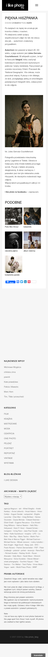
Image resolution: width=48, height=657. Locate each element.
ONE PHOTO (10, 438)
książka (28, 533)
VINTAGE (8, 458)
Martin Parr (34, 536)
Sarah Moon (27, 556)
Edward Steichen (32, 519)
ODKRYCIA (9, 433)
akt (20, 508)
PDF (36, 547)
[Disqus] (24, 326)
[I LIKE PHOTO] (15, 3)
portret (23, 550)
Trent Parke (26, 564)
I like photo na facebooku (16, 191)
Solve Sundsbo (20, 558)
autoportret (28, 514)
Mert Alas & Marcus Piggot (14, 539)
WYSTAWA (9, 462)
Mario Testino (23, 536)
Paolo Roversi (9, 547)
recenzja (31, 550)
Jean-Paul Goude (30, 531)
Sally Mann (17, 556)
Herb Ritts (34, 525)
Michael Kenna (9, 542)
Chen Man (17, 517)
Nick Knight (8, 544)
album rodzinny (29, 250)
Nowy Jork (29, 544)
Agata (29, 23)
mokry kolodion (37, 542)
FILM (6, 413)
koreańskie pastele (12, 274)
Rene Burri (40, 550)
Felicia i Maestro (11, 386)
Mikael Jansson (23, 542)
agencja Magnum (10, 508)
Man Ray (13, 536)
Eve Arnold (35, 522)
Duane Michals (19, 519)
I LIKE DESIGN (11, 480)
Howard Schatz (32, 528)
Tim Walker (16, 564)
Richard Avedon (11, 553)
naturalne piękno (11, 250)
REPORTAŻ (9, 453)
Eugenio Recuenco (22, 522)
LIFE (34, 533)
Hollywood (8, 528)
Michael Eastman (33, 539)
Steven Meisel (32, 558)
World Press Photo (23, 567)
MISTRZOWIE (10, 423)
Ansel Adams (30, 511)
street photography (11, 561)
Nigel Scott (19, 544)
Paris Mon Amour (11, 226)
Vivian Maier (38, 564)
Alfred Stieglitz (28, 508)
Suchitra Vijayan (26, 561)
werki (13, 567)
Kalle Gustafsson (16, 533)
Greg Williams (9, 525)
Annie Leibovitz (18, 511)
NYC (36, 544)
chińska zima (10, 372)
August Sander (17, 514)
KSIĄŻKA (8, 418)
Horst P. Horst (19, 528)
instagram (8, 531)
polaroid (16, 550)
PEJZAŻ (7, 443)
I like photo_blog (31, 636)
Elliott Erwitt (8, 522)
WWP (35, 567)
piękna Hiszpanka (21, 17)
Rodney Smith (24, 553)
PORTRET (9, 448)
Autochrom (10, 49)
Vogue (6, 567)
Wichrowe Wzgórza (12, 367)
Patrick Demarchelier (25, 547)
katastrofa (27, 226)
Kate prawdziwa (11, 381)
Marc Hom (8, 391)
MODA (7, 428)
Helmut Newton (22, 525)
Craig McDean (27, 517)
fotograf (19, 59)
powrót (7, 376)
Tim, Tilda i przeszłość (14, 396)
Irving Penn (17, 531)
